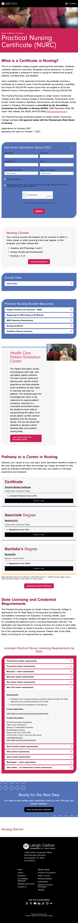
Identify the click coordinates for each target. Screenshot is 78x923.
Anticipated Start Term (13, 170)
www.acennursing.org (56, 111)
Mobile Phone (9, 161)
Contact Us (22, 887)
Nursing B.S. (10, 554)
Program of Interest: (47, 170)
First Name (8, 153)
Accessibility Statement (23, 880)
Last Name (44, 153)
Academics (11, 33)
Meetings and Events (26, 884)
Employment (43, 882)
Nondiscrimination (45, 879)
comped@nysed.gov (14, 737)
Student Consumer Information (45, 886)
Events (20, 873)
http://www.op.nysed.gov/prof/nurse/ (21, 740)
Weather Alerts (44, 869)
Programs (19, 33)
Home (4, 33)
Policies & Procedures (47, 873)
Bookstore (22, 876)
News (20, 869)
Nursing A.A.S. (11, 520)
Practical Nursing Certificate (18, 487)
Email (42, 161)
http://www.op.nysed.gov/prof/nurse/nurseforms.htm (27, 713)
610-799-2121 (29, 861)
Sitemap (41, 890)
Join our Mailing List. (14, 179)
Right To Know (43, 876)
